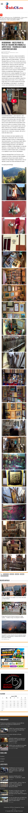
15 (21, 703)
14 (17, 703)
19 (10, 705)
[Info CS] (14, 6)
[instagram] (15, 809)
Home (2, 17)
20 (14, 705)
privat (17, 574)
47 (16, 731)
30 (17, 748)
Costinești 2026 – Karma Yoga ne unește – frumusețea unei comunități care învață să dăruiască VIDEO (17, 784)
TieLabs (22, 807)
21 (17, 705)
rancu (22, 574)
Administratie (12, 52)
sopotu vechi (4, 575)
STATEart (11, 807)
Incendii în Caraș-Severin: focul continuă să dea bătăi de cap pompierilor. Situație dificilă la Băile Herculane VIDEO (14, 636)
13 (14, 703)
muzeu (11, 574)
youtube (2, 761)
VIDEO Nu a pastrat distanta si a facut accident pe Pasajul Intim (17, 729)
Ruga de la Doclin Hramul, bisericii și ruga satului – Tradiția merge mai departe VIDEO (13, 617)
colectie (6, 574)
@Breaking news (8, 17)
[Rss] (12, 809)
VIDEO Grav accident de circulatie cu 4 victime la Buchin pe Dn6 (17, 746)
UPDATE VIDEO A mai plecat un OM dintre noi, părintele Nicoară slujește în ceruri (17, 740)
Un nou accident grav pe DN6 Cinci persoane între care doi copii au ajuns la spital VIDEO (18, 799)
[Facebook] (13, 809)
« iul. (2, 710)
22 (21, 705)
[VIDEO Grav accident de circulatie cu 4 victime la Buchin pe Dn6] (4, 748)
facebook (2, 756)
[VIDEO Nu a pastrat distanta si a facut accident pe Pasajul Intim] (4, 730)
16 (25, 703)
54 (9, 726)
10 (2, 703)
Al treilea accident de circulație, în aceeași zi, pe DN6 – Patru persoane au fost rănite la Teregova (18, 792)
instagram (2, 758)
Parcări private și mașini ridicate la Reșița (10, 734)
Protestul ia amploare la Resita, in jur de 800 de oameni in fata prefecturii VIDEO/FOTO (12, 723)
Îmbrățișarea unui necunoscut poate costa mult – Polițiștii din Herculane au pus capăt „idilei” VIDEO (16, 770)
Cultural (16, 52)
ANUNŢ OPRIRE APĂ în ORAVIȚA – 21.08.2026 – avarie (17, 777)
